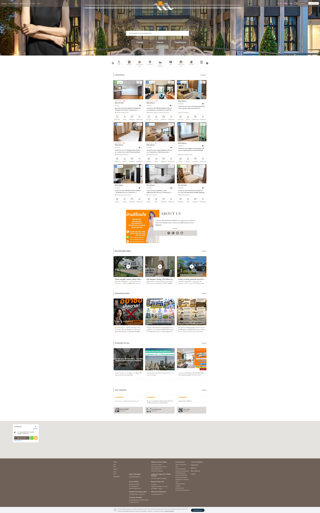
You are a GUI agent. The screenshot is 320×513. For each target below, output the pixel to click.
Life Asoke (154, 484)
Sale (115, 464)
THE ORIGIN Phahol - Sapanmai (137, 494)
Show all (204, 251)
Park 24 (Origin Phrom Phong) (158, 466)
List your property (301, 3)
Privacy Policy (194, 465)
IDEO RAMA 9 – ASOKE (156, 488)
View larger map (17, 440)
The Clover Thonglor (156, 464)
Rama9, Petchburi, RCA (157, 481)
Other (38, 3)
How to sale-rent (195, 471)
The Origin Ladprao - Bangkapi (158, 478)
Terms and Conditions (197, 462)
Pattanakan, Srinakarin (135, 497)
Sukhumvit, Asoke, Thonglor (159, 462)
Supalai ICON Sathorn (134, 476)
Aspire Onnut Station (134, 484)
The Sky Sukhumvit (133, 486)
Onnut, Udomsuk (133, 481)
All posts (203, 75)
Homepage (4, 3)
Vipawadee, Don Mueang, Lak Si (137, 491)
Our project (117, 476)
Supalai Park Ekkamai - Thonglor (159, 486)
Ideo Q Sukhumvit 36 (156, 468)
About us (193, 468)
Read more (158, 225)
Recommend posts (13, 3)
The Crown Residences (157, 494)
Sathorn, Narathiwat (135, 474)
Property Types (24, 3)
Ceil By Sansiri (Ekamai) (157, 471)
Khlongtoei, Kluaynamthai (158, 491)
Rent (115, 466)
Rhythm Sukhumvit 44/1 (135, 488)
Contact (33, 3)
